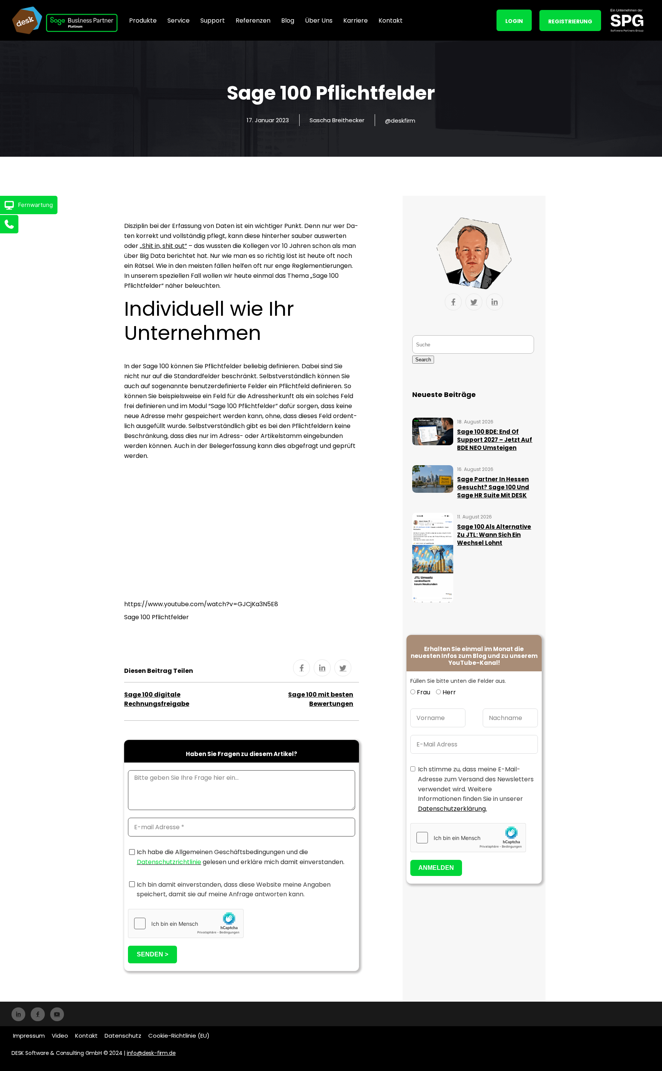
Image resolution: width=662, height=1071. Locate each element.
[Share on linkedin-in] (322, 667)
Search (423, 359)
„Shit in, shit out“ (163, 245)
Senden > (152, 954)
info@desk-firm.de (151, 1053)
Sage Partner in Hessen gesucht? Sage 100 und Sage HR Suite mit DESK (493, 487)
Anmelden (436, 867)
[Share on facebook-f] (301, 667)
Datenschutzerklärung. (452, 808)
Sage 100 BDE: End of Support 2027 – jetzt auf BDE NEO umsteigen (494, 440)
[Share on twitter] (342, 667)
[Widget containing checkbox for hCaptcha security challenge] (186, 923)
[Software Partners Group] (627, 20)
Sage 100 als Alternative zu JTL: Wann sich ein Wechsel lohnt (494, 535)
